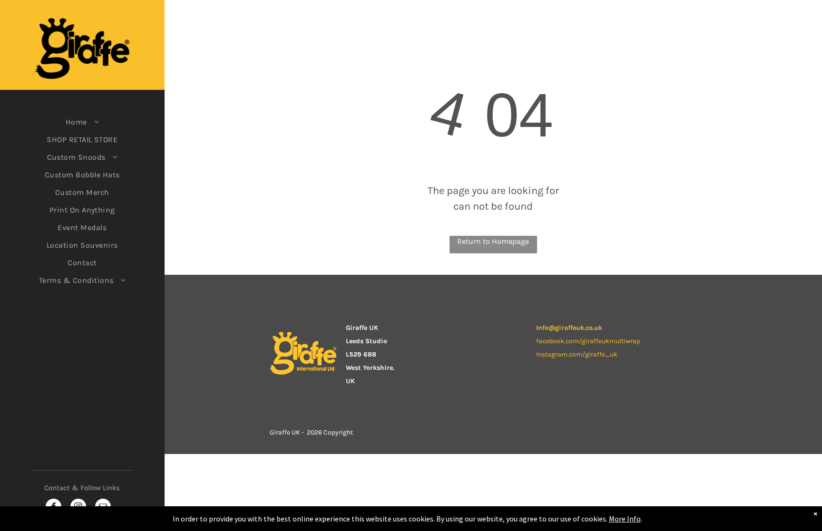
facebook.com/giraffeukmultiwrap (588, 341)
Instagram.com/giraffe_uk (576, 354)
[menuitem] (82, 122)
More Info (625, 518)
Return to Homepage (493, 241)
